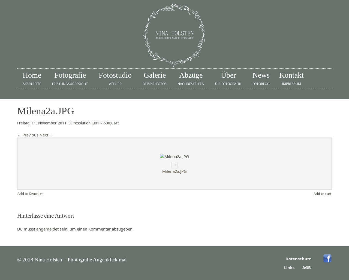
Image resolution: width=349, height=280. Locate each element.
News (261, 78)
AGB (306, 267)
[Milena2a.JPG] (174, 156)
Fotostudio (115, 78)
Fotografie (70, 78)
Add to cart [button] (323, 193)
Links (289, 267)
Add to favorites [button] (30, 193)
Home (32, 78)
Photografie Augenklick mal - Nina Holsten (174, 35)
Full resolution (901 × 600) (89, 123)
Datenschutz (298, 258)
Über (228, 78)
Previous (27, 135)
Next (46, 135)
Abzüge (190, 78)
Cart (115, 123)
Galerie (155, 78)
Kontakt (291, 78)
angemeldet (47, 229)
